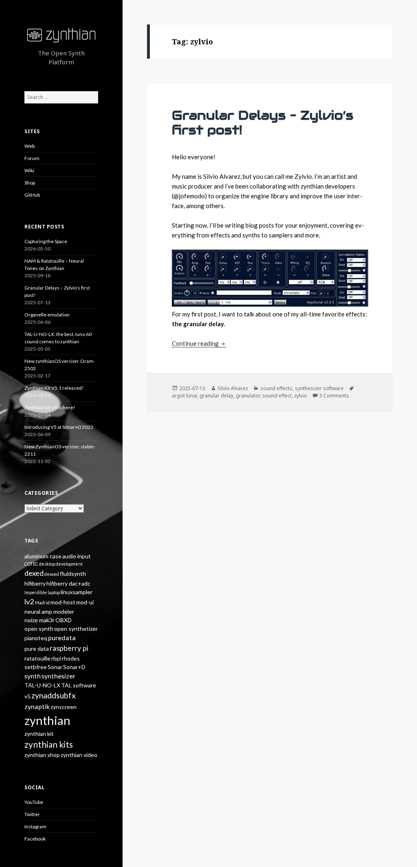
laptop (54, 592)
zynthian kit (39, 733)
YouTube (33, 802)
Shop (29, 183)
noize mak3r (39, 620)
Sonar (55, 666)
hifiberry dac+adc (68, 583)
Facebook (35, 839)
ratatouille (37, 658)
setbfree (35, 666)
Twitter (32, 814)
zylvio (300, 395)
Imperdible (35, 592)
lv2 (29, 601)
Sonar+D (74, 666)
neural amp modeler (49, 611)
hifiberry (35, 583)
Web (29, 146)
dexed (34, 572)
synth (32, 676)
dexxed (51, 574)
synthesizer (58, 676)
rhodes (71, 658)
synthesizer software (319, 388)
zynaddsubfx (53, 695)
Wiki (29, 170)
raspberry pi (69, 647)
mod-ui (85, 602)
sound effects (276, 388)
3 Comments (334, 395)
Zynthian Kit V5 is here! (49, 407)
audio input (76, 556)
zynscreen (63, 706)
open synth (38, 628)
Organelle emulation (47, 315)
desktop (47, 563)
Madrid (42, 602)
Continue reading (199, 343)
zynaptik (37, 706)
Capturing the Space (45, 241)
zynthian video (79, 754)
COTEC (31, 563)
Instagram (35, 826)
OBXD (63, 620)
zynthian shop (42, 754)
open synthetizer (76, 628)
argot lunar (184, 395)
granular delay (216, 395)
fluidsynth (73, 573)
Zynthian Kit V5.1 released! (54, 388)
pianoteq (35, 637)
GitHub (32, 195)
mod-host (62, 602)
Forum (32, 158)
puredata (62, 637)
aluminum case (42, 556)
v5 (27, 696)
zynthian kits (48, 744)
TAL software (78, 685)
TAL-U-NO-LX (42, 685)
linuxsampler (76, 591)
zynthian (47, 720)
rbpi (56, 658)
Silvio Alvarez (232, 388)
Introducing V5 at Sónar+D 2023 (58, 427)
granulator (248, 395)
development (69, 563)
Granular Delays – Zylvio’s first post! (262, 122)
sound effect (277, 395)
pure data (36, 648)
